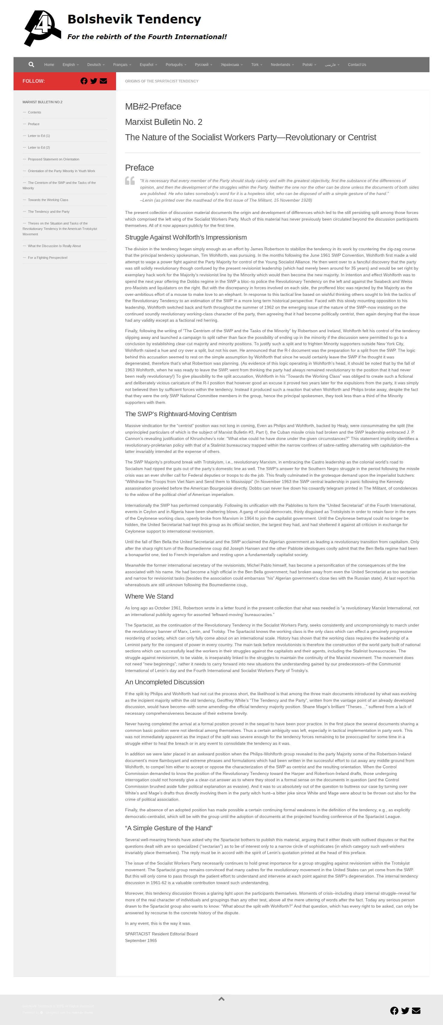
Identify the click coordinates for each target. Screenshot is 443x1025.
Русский (202, 65)
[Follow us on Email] (103, 81)
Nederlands (280, 65)
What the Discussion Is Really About (54, 246)
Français (120, 65)
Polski (308, 65)
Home (49, 65)
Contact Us (357, 65)
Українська (230, 65)
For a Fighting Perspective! (48, 257)
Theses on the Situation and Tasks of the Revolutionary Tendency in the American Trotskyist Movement (60, 228)
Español (146, 65)
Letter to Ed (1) (39, 136)
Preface (33, 124)
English (69, 65)
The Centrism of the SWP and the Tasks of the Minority (59, 185)
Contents (34, 112)
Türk (255, 65)
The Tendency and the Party (49, 211)
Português (174, 65)
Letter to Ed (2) (39, 147)
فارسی (330, 65)
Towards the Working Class (48, 200)
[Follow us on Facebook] (84, 81)
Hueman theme (82, 1012)
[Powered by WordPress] (41, 1012)
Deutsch (94, 65)
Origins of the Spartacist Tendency (162, 81)
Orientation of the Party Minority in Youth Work (61, 171)
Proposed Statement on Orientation (53, 159)
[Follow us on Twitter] (93, 81)
